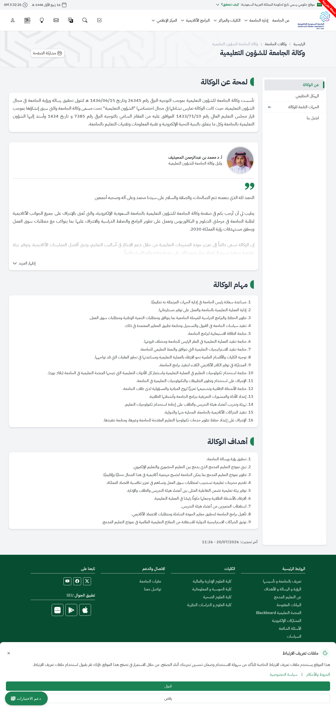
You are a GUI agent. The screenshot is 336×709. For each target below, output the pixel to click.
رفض (168, 698)
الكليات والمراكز (230, 20)
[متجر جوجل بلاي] (71, 610)
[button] (24, 263)
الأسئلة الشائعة (290, 629)
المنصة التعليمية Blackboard (278, 613)
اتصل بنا (313, 118)
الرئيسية (299, 44)
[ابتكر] (42, 20)
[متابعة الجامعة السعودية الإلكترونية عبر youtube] (67, 581)
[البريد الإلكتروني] (56, 20)
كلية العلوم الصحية (217, 597)
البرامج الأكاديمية (198, 20)
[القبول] (99, 20)
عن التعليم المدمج (287, 597)
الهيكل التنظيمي (307, 96)
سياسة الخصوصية (283, 675)
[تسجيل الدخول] (12, 20)
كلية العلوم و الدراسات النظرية (209, 605)
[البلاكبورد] (27, 20)
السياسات (294, 636)
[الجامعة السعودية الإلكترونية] (313, 20)
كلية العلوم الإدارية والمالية (212, 581)
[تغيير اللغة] (70, 20)
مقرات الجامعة (150, 581)
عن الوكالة (311, 85)
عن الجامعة (281, 20)
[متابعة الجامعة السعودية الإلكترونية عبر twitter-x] (87, 581)
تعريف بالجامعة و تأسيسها (282, 581)
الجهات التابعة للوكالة (303, 107)
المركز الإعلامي (167, 20)
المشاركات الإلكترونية (286, 621)
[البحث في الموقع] (85, 20)
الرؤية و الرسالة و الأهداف (282, 589)
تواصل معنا (152, 589)
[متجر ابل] (85, 610)
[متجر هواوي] (57, 610)
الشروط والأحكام (318, 675)
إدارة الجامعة (258, 20)
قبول (168, 686)
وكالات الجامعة (276, 44)
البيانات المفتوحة (289, 605)
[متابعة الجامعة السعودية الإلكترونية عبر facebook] (77, 581)
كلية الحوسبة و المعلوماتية (211, 589)
